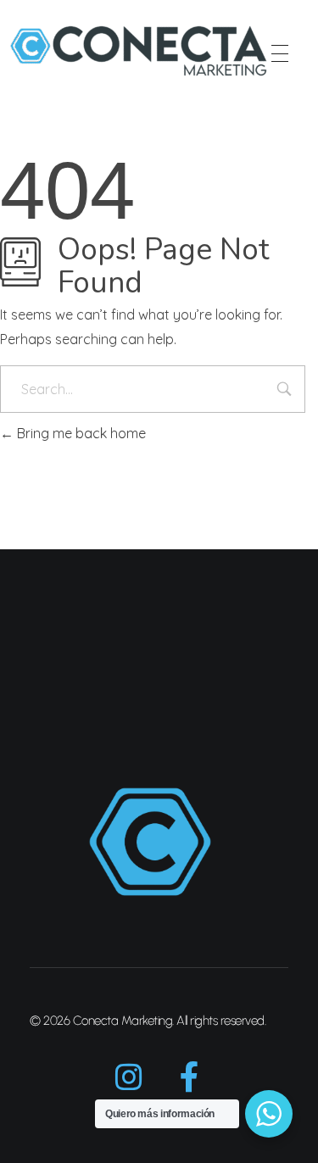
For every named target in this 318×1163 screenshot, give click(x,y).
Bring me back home (80, 433)
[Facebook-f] (189, 1077)
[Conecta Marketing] (138, 50)
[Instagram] (128, 1077)
